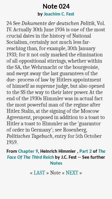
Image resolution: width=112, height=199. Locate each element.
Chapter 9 (28, 151)
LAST (39, 173)
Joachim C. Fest (59, 14)
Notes (56, 163)
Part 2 (85, 151)
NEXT (72, 173)
